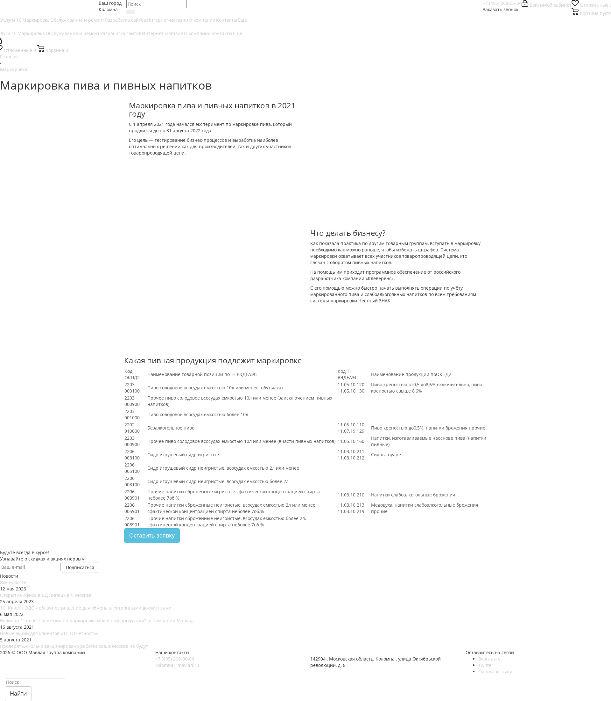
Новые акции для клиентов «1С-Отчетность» (49, 633)
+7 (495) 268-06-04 (502, 3)
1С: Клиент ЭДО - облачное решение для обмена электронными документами (86, 608)
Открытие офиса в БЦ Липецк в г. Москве (45, 595)
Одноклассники (495, 671)
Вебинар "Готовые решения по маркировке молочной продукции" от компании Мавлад (96, 621)
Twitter (485, 665)
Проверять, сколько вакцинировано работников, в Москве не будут (74, 646)
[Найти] (130, 12)
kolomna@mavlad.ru (177, 665)
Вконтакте (489, 659)
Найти (18, 693)
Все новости (13, 582)
